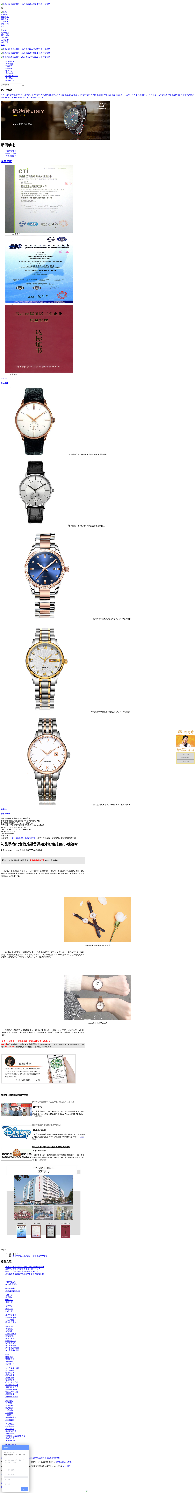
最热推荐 (4, 383)
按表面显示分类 (11, 1387)
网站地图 (56, 1458)
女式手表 (9, 1295)
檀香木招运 (9, 1336)
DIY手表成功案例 (12, 1350)
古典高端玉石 (10, 1334)
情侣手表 (35, 95)
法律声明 (9, 1362)
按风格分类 (9, 1378)
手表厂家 (11, 95)
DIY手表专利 (10, 1343)
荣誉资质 (6, 161)
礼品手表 (9, 71)
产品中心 (9, 1410)
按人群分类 (9, 1370)
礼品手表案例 (10, 1315)
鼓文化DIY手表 (11, 76)
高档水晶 (9, 1326)
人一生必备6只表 (12, 1368)
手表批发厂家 (101, 95)
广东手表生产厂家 (35, 97)
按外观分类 (9, 1380)
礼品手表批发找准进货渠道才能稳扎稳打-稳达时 (24, 1267)
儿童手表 (9, 1302)
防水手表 (81, 95)
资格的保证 (9, 1433)
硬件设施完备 (10, 1431)
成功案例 (9, 73)
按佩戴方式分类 (11, 1397)
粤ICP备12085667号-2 (64, 1462)
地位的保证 (9, 1438)
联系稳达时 (9, 80)
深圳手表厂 (172, 95)
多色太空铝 (9, 1338)
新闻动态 (19, 838)
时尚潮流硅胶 (10, 1341)
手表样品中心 (10, 1288)
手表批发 (9, 69)
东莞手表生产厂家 (21, 97)
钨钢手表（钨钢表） (115, 95)
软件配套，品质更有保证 (15, 1436)
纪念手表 (56, 95)
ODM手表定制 (11, 1284)
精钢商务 (9, 1331)
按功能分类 (9, 1373)
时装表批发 (140, 95)
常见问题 (9, 1403)
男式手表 (9, 1297)
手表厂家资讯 (30, 838)
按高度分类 (9, 1394)
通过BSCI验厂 (11, 1441)
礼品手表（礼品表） (23, 95)
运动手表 (64, 95)
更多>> (4, 378)
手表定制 (9, 64)
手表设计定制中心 (12, 1291)
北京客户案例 (10, 1445)
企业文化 (9, 1354)
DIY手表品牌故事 (12, 1348)
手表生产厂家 (90, 95)
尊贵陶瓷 (9, 1329)
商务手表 (9, 1309)
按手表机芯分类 (11, 1389)
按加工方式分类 (11, 1392)
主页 (12, 838)
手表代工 (9, 66)
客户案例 (9, 1406)
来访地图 (66, 1466)
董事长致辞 (9, 1359)
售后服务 (48, 1458)
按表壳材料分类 (11, 1382)
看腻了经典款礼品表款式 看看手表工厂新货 (30, 1256)
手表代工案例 (10, 1322)
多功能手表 (72, 95)
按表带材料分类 (11, 1385)
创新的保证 (9, 1426)
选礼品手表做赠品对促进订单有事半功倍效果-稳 (24, 1274)
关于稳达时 (9, 78)
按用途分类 (9, 1375)
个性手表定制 (10, 1282)
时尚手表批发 (161, 95)
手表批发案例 (10, 1318)
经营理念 (9, 1357)
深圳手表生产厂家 (184, 95)
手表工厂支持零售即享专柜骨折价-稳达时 (21, 1271)
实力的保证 (9, 1429)
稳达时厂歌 (9, 1364)
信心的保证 (9, 1424)
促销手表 (49, 95)
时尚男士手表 (129, 95)
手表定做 (42, 95)
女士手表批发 (150, 95)
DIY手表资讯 (10, 1345)
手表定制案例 (10, 1320)
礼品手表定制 (10, 1417)
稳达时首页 (9, 61)
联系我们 (9, 1408)
